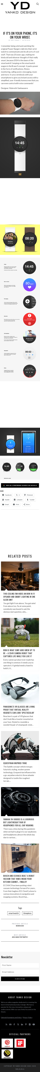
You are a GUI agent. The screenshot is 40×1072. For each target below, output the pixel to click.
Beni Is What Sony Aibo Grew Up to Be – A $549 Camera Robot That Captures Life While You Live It (19, 653)
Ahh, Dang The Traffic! (20, 936)
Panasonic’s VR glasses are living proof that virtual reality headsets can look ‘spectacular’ (19, 709)
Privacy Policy (27, 1017)
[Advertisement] (20, 23)
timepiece (27, 913)
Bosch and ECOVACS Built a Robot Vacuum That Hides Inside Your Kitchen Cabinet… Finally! (19, 878)
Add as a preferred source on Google (21, 485)
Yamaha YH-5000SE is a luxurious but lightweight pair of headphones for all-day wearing (18, 822)
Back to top (19, 1069)
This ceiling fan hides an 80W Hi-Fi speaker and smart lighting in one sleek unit (19, 596)
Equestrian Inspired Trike (15, 763)
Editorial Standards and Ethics (11, 1017)
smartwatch (14, 913)
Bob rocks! (20, 924)
